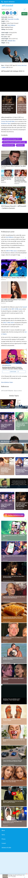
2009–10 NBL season (16, 309)
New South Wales (10, 121)
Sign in (24, 13)
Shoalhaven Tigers (6, 123)
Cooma (19, 65)
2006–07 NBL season (11, 251)
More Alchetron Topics (7, 382)
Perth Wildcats (11, 25)
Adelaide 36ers (11, 41)
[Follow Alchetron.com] (14, 517)
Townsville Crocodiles (13, 19)
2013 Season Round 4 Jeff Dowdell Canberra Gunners (14, 142)
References (20, 145)
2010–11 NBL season (8, 322)
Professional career (8, 145)
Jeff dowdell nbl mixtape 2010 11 (12, 139)
